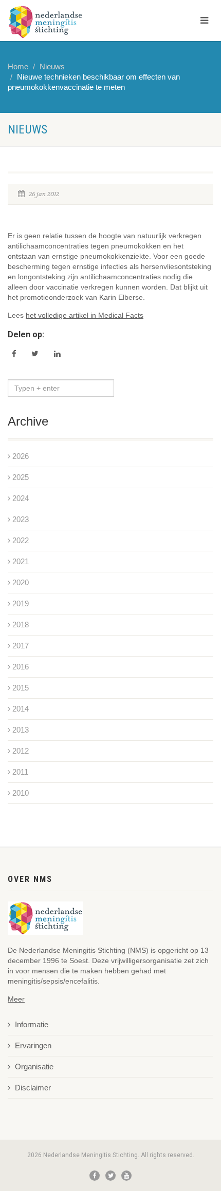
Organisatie (34, 1067)
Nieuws (52, 67)
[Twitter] (110, 1175)
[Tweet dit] (35, 354)
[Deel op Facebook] (14, 354)
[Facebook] (94, 1175)
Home (18, 67)
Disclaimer (33, 1088)
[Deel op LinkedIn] (57, 354)
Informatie (31, 1025)
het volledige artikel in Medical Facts (84, 315)
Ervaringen (33, 1046)
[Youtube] (126, 1175)
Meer (16, 999)
